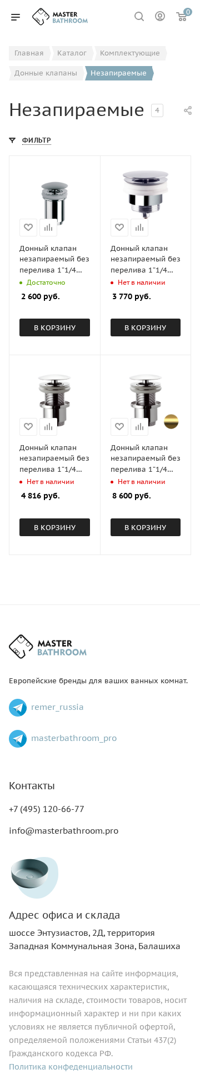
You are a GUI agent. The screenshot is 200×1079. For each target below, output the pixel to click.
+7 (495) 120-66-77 (46, 809)
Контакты (32, 785)
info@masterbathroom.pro (63, 830)
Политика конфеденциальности (71, 1067)
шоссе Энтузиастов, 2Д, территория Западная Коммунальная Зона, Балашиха (95, 930)
